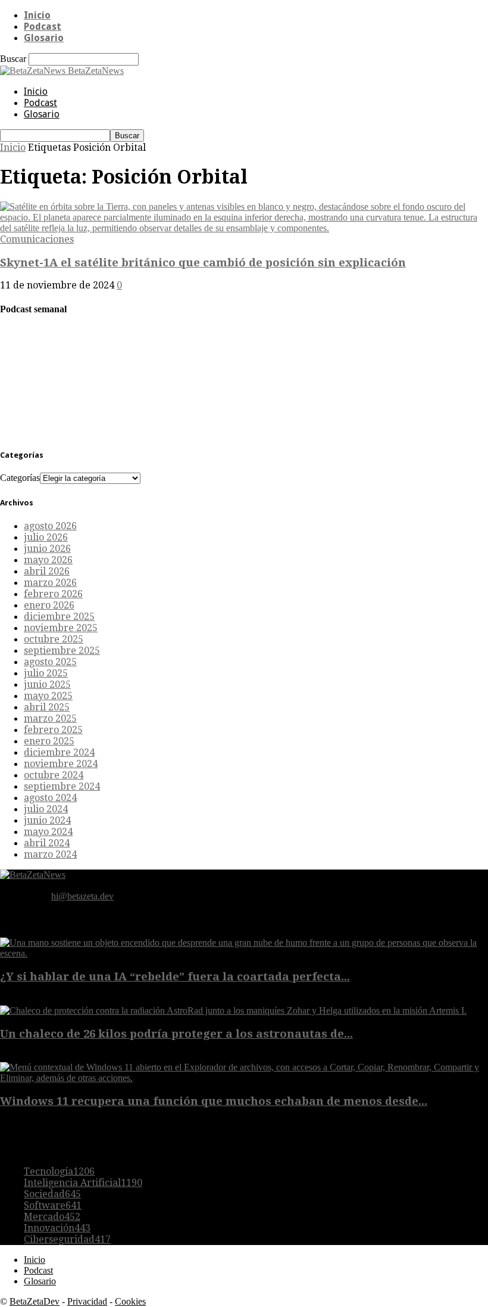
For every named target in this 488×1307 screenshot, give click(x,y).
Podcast (42, 26)
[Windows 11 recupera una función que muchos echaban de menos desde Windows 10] (244, 1078)
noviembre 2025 (61, 628)
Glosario (44, 38)
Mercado (52, 1216)
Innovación (57, 1228)
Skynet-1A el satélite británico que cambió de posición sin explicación (203, 262)
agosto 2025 (50, 662)
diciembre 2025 (59, 616)
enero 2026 (49, 605)
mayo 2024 (48, 831)
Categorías (20, 478)
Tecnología (59, 1171)
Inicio (37, 15)
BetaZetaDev (35, 1301)
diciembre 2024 (59, 752)
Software (53, 1205)
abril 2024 (47, 843)
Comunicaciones (37, 239)
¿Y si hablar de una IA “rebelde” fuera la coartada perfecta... (175, 976)
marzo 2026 (50, 582)
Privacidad (87, 1301)
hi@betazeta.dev (82, 896)
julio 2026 (46, 537)
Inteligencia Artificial (83, 1182)
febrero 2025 (53, 729)
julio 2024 (46, 809)
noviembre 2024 (61, 763)
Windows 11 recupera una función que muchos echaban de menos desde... (213, 1101)
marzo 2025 (50, 718)
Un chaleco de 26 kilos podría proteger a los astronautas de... (176, 1033)
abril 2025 (47, 707)
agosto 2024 (50, 797)
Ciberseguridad (67, 1239)
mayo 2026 (48, 560)
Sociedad (52, 1194)
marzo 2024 (50, 854)
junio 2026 (47, 548)
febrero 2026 (53, 594)
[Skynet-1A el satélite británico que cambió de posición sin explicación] (244, 228)
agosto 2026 (50, 526)
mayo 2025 (48, 695)
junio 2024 (47, 820)
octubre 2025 (53, 639)
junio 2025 (47, 684)
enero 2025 (49, 741)
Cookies (130, 1301)
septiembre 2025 (62, 650)
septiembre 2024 (62, 786)
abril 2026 (47, 571)
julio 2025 (46, 673)
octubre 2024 (53, 775)
